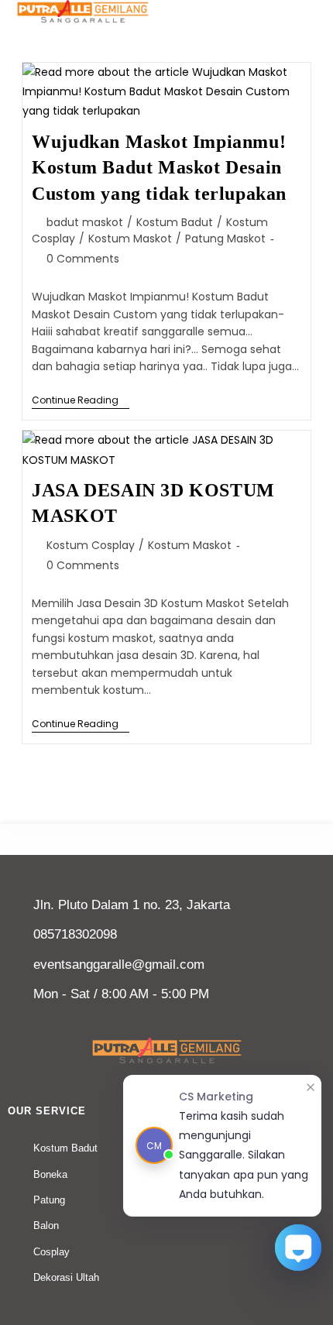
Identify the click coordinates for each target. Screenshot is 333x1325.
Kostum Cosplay (90, 545)
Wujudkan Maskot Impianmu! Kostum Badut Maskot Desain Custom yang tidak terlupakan (159, 168)
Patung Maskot (225, 238)
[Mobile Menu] (312, 9)
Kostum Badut (174, 222)
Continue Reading (80, 401)
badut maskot (84, 222)
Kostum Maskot (130, 238)
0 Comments (82, 258)
